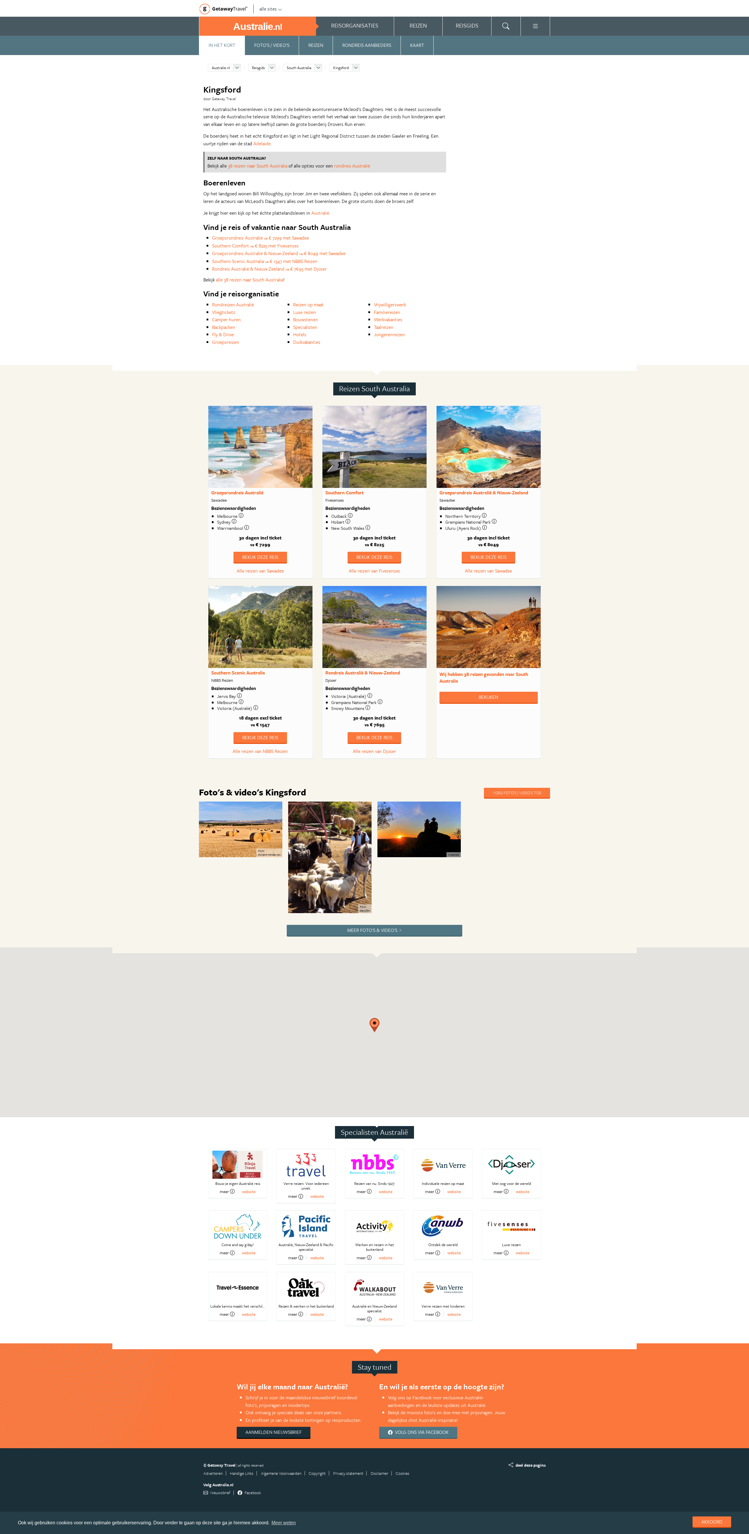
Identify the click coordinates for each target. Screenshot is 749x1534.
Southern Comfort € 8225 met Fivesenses (255, 245)
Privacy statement (348, 1473)
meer (224, 1191)
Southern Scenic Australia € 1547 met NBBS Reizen (264, 261)
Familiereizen (387, 312)
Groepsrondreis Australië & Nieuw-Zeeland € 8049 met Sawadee (279, 253)
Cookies (402, 1473)
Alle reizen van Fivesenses (374, 571)
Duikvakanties (306, 342)
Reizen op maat (308, 304)
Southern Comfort (344, 492)
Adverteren (213, 1473)
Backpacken (223, 327)
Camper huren (226, 319)
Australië (320, 212)
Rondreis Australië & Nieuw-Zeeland (362, 672)
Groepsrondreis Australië (237, 492)
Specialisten (305, 327)
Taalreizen (384, 327)
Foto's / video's (271, 45)
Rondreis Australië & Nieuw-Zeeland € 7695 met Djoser (269, 268)
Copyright (317, 1473)
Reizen (315, 45)
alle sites (268, 8)
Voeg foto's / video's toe (517, 793)
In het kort (222, 45)
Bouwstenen (305, 319)
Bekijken (488, 697)
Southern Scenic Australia (238, 672)
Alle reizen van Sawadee (260, 571)
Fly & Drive (223, 334)
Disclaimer (379, 1473)
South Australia (299, 68)
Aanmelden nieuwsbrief (273, 1432)
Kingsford (341, 68)
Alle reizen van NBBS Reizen (260, 751)
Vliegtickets (223, 312)
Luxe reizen (304, 312)
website (248, 1191)
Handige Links (241, 1473)
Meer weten (284, 1522)
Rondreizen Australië (233, 304)
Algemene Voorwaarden (281, 1473)
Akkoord (711, 1521)
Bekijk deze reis (260, 557)
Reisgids (258, 68)
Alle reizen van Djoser (374, 751)
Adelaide (262, 143)
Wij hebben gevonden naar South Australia (483, 677)
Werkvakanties (388, 319)
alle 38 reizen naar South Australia (249, 279)
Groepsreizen (225, 342)
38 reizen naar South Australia (257, 165)
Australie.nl (221, 68)
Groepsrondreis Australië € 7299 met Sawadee (260, 237)
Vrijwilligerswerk (390, 304)
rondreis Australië (352, 165)
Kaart (417, 45)
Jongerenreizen (389, 334)
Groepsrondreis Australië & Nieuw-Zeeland (483, 492)
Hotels (299, 334)
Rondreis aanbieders (366, 45)
